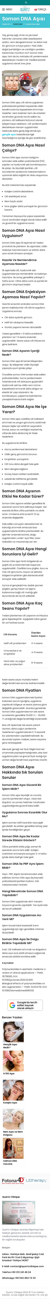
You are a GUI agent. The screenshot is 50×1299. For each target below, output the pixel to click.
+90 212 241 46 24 (21, 1272)
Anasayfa (6, 24)
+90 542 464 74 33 (25, 1278)
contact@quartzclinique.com (27, 1266)
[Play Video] (25, 83)
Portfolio (17, 24)
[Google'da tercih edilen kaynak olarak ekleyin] (25, 1005)
